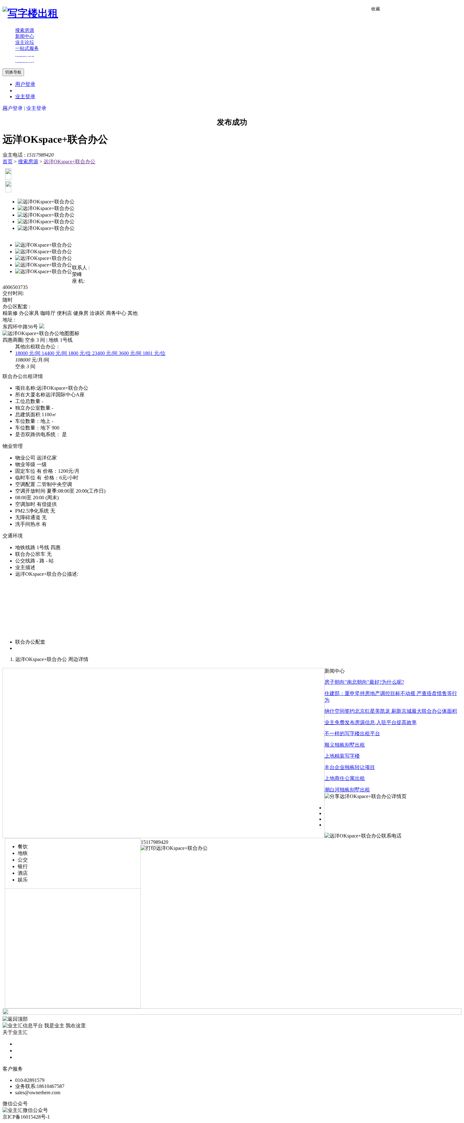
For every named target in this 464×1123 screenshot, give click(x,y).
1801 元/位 (154, 353)
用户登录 (25, 84)
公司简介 (25, 1044)
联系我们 (25, 1057)
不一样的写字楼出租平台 (352, 733)
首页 (8, 161)
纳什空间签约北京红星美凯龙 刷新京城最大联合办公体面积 (390, 711)
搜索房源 (28, 161)
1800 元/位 (80, 353)
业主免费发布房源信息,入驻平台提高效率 (370, 722)
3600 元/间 (131, 353)
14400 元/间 (55, 353)
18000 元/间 (28, 353)
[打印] (174, 848)
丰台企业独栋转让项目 (349, 767)
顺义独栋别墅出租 (344, 745)
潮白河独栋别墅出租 (347, 789)
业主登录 (25, 96)
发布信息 (25, 1050)
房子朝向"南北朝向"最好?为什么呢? (364, 682)
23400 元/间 (105, 353)
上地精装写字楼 (342, 756)
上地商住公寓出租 (344, 778)
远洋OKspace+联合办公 (69, 161)
